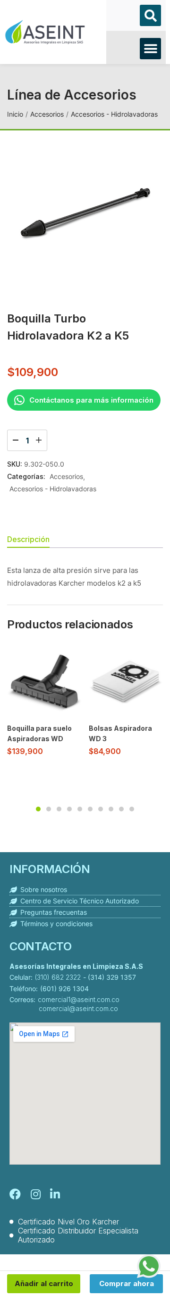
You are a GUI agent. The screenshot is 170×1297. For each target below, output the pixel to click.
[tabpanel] (44, 703)
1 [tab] (38, 809)
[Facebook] (15, 1194)
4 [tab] (69, 809)
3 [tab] (59, 809)
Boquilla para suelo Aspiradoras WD (39, 733)
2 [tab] (48, 809)
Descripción (28, 539)
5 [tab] (79, 809)
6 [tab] (90, 809)
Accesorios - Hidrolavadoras (114, 114)
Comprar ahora (126, 1283)
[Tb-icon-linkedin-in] (55, 1194)
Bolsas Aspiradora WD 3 (120, 733)
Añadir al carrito (44, 1283)
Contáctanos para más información (91, 400)
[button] (150, 15)
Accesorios (47, 114)
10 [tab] (131, 809)
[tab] (32, 540)
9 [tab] (121, 809)
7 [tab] (100, 809)
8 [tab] (111, 809)
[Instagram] (35, 1194)
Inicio (15, 114)
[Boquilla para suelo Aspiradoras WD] (44, 681)
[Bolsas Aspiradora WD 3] (126, 681)
